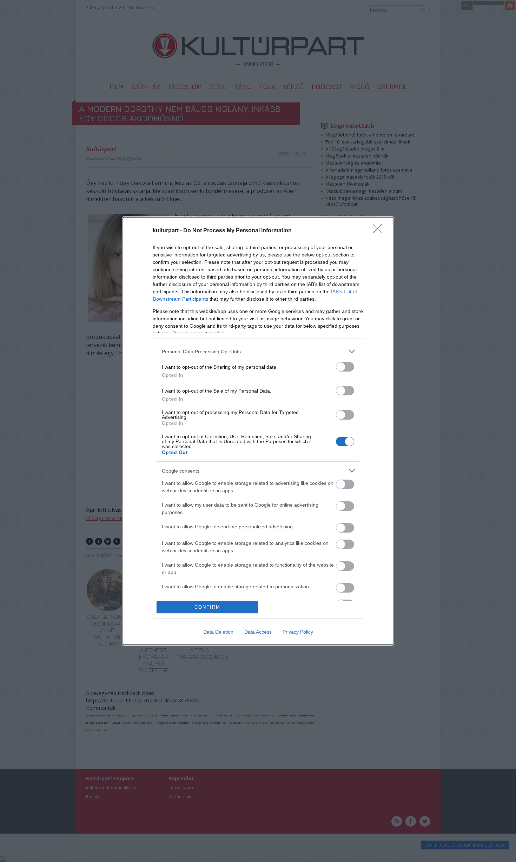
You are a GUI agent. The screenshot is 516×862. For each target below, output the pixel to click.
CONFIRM (207, 607)
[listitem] (258, 351)
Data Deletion (218, 632)
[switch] (345, 367)
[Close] (379, 231)
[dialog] (258, 430)
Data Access (258, 632)
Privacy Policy (298, 632)
